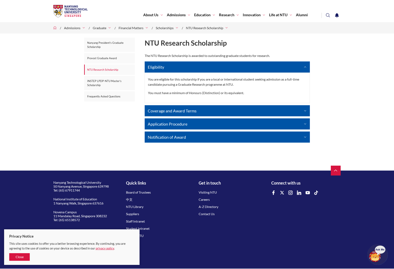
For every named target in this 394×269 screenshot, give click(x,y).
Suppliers (132, 214)
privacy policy (105, 248)
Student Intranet (138, 228)
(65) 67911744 (69, 190)
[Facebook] (273, 192)
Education (202, 15)
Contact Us (207, 214)
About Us (150, 15)
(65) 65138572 (69, 220)
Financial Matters (131, 28)
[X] (282, 192)
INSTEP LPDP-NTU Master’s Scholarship (104, 83)
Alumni (302, 15)
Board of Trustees (138, 192)
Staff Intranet (135, 221)
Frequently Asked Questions (103, 96)
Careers (204, 199)
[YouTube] (308, 192)
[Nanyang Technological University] (98, 11)
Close (20, 257)
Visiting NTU (208, 192)
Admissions (176, 15)
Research (226, 15)
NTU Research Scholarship (204, 28)
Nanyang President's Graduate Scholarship (105, 44)
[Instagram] (290, 192)
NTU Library (134, 207)
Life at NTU (278, 15)
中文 (129, 199)
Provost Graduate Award (102, 58)
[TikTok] (316, 192)
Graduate (99, 28)
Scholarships (165, 28)
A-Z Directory (208, 207)
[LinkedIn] (299, 192)
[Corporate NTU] (55, 28)
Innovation (252, 15)
